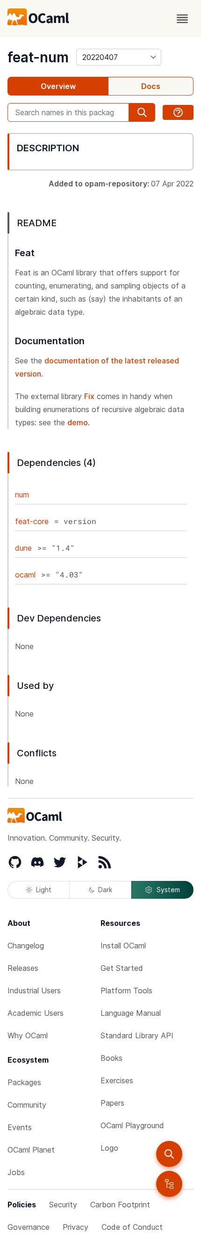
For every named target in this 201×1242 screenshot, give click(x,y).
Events (19, 1127)
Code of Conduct (132, 1227)
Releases (22, 968)
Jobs (16, 1172)
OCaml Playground (132, 1125)
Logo (109, 1148)
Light (43, 890)
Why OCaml (27, 1035)
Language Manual (130, 1013)
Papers (112, 1103)
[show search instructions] (178, 112)
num (22, 494)
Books (111, 1058)
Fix (89, 396)
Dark (105, 890)
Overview (58, 86)
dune (23, 548)
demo (77, 422)
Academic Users (35, 1013)
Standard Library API (136, 1035)
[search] (169, 1154)
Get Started (121, 968)
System (168, 890)
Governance (28, 1227)
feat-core (32, 521)
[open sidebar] (169, 1184)
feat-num (38, 57)
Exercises (116, 1080)
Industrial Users (34, 990)
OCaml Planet (31, 1149)
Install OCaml (123, 945)
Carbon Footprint (120, 1204)
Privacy (75, 1227)
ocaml (25, 574)
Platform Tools (126, 990)
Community (26, 1104)
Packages (24, 1082)
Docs (150, 86)
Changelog (25, 945)
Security (63, 1204)
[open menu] (182, 18)
